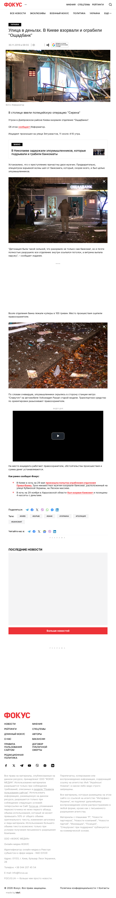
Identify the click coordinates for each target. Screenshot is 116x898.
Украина (95, 13)
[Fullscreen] (104, 181)
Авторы (37, 734)
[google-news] (45, 765)
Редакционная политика (13, 756)
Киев (23, 516)
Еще (106, 13)
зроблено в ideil (13, 893)
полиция (81, 516)
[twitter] (14, 765)
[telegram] (21, 765)
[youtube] (29, 765)
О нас (7, 739)
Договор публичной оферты (39, 747)
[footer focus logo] (17, 715)
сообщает (24, 126)
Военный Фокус (59, 13)
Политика (79, 13)
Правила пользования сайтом (13, 747)
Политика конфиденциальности (78, 888)
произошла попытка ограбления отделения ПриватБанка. (56, 484)
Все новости (18, 13)
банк (50, 516)
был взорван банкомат (80, 492)
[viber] (37, 765)
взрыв (37, 516)
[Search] (110, 4)
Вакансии (38, 739)
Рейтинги (98, 5)
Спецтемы (84, 5)
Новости (10, 723)
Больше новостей (58, 630)
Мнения (71, 5)
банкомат (17, 522)
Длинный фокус (14, 734)
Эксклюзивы (38, 13)
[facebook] (6, 765)
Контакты (104, 888)
